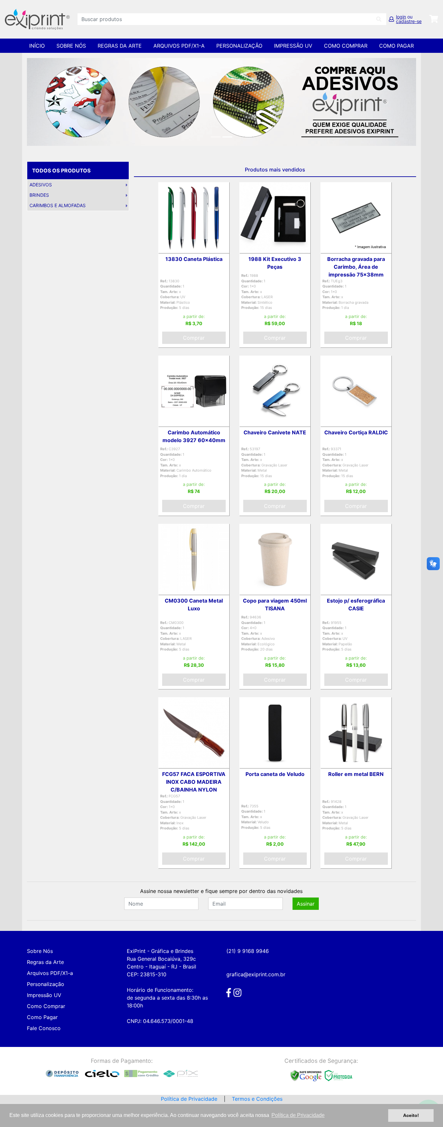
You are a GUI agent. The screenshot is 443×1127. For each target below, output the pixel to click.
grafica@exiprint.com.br (255, 974)
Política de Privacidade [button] (298, 1115)
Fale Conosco (44, 1028)
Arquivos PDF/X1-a (179, 45)
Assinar (306, 903)
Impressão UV (293, 45)
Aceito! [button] (411, 1115)
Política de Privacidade (189, 1099)
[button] (56, 102)
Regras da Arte (120, 45)
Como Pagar (396, 45)
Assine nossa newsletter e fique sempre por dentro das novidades (221, 891)
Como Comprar (345, 45)
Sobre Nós (71, 45)
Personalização (239, 45)
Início (37, 45)
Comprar (194, 338)
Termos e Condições (257, 1099)
